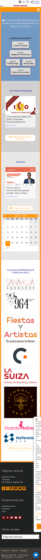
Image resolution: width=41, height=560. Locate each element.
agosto (18, 216)
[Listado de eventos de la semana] (4, 222)
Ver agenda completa (21, 208)
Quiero (20, 45)
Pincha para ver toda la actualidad (21, 138)
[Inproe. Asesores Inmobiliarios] (20, 355)
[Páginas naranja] (20, 6)
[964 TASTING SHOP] (20, 303)
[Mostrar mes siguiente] (36, 216)
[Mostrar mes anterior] (5, 216)
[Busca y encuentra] (28, 2)
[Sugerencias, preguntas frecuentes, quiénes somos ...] (20, 2)
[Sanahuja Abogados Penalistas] (20, 284)
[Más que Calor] (20, 402)
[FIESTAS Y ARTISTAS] (20, 330)
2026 (24, 216)
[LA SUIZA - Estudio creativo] (20, 376)
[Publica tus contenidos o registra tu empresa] (24, 2)
